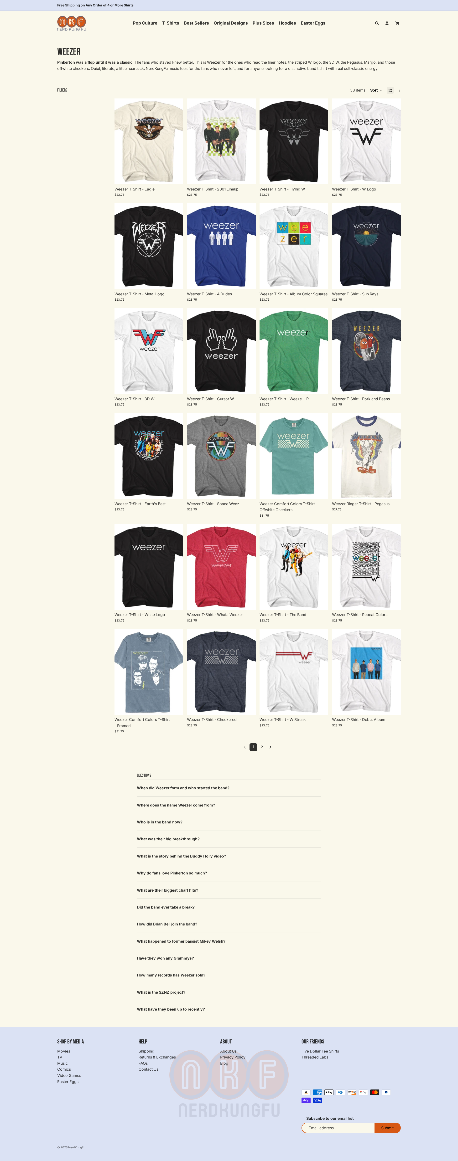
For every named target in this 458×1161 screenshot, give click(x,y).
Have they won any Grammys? (165, 958)
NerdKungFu (76, 1147)
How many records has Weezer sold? (171, 975)
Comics (64, 1069)
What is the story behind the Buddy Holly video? (181, 856)
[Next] (270, 747)
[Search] (377, 23)
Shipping (146, 1050)
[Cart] (397, 23)
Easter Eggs (67, 1081)
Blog (224, 1063)
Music (62, 1063)
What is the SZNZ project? (161, 992)
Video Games (69, 1075)
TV (59, 1057)
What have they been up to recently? (171, 1009)
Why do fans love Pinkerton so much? (172, 873)
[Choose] (176, 177)
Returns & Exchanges (157, 1057)
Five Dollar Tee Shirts (320, 1050)
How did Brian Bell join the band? (167, 924)
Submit (387, 1127)
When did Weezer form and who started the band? (183, 788)
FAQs (143, 1063)
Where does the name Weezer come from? (176, 805)
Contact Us (148, 1069)
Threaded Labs (315, 1057)
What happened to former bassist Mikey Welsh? (181, 941)
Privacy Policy (232, 1057)
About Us (228, 1050)
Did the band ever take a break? (166, 907)
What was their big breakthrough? (168, 839)
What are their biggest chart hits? (167, 890)
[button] (376, 90)
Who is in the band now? (159, 822)
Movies (63, 1050)
